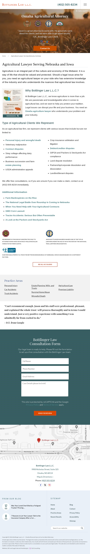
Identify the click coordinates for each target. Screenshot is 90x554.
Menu (84, 4)
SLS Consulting (36, 548)
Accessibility (74, 517)
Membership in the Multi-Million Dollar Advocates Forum (38, 23)
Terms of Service (50, 404)
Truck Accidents (11, 293)
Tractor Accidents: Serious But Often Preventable (30, 215)
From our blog (11, 499)
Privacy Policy (32, 404)
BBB (9, 250)
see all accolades (45, 264)
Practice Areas (13, 280)
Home (4, 56)
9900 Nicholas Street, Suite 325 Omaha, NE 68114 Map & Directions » (45, 471)
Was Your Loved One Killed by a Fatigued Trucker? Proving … (26, 507)
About (53, 509)
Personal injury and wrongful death (23, 140)
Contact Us (45, 48)
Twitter (45, 485)
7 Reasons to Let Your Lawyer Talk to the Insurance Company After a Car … (25, 517)
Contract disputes (14, 149)
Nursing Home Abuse (41, 292)
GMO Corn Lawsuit (14, 211)
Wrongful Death (38, 296)
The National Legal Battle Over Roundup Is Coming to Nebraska (37, 202)
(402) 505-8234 (67, 4)
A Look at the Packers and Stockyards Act (26, 220)
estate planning (13, 165)
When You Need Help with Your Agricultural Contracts (32, 207)
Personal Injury (10, 285)
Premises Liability (66, 289)
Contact (72, 509)
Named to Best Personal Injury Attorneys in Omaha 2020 (27, 23)
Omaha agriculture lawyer (38, 111)
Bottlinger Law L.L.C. (16, 4)
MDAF (5, 233)
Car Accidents (10, 289)
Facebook (41, 485)
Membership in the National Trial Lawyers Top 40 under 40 (48, 23)
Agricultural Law (65, 285)
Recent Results (56, 517)
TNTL (49, 233)
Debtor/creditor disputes (62, 148)
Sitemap (56, 498)
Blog (71, 505)
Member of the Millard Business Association (59, 23)
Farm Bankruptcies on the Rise (21, 198)
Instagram (49, 485)
